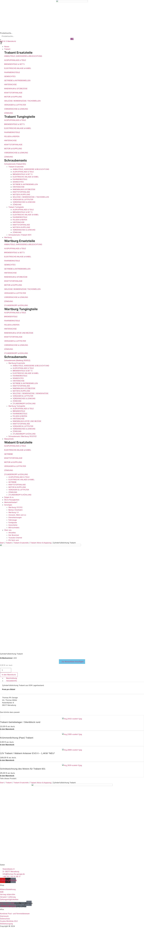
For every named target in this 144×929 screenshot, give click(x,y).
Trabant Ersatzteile (21, 543)
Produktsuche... (6, 33)
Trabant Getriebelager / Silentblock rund (20, 722)
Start (2, 543)
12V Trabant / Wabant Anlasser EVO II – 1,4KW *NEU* (27, 753)
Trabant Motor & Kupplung (40, 543)
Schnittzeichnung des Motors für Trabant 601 (22, 769)
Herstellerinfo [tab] (11, 681)
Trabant (9, 543)
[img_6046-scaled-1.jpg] (40, 545)
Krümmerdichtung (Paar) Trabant (16, 737)
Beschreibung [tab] (11, 678)
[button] (72, 44)
